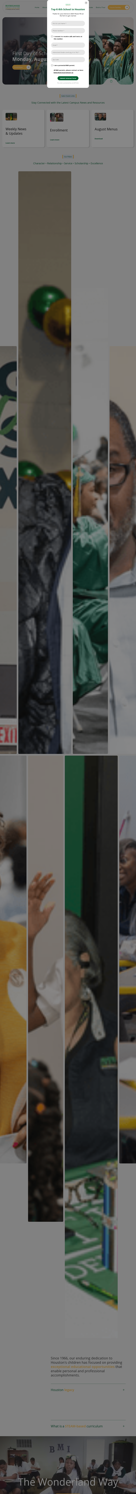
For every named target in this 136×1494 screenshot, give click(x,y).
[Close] (86, 2)
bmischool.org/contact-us (63, 73)
